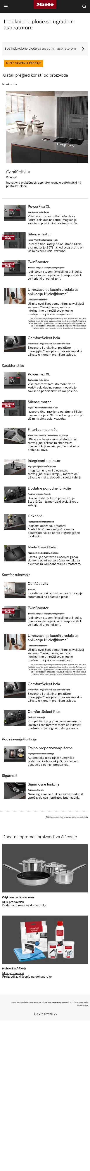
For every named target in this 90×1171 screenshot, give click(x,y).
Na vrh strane (43, 1014)
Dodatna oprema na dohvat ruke (24, 905)
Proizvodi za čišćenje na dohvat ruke (27, 976)
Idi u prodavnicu (13, 902)
